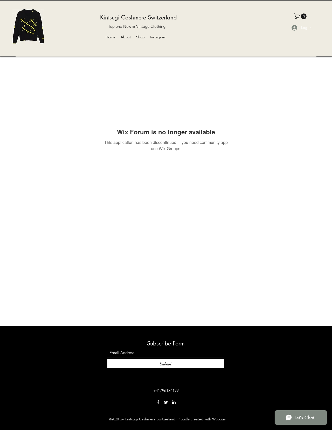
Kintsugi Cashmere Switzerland (138, 17)
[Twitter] (166, 402)
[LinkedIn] (173, 402)
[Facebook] (158, 402)
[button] (301, 16)
